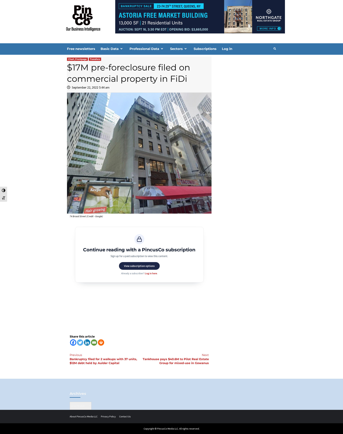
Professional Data (144, 49)
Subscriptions (205, 49)
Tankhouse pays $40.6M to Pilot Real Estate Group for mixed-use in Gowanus (176, 359)
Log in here (151, 273)
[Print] (101, 342)
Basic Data (110, 49)
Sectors (176, 49)
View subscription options (139, 266)
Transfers (95, 59)
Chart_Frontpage (77, 59)
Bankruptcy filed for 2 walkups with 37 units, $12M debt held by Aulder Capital (103, 359)
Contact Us (125, 416)
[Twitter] (80, 342)
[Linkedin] (87, 342)
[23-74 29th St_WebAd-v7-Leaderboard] (171, 16)
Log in (227, 49)
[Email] (94, 342)
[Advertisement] (245, 87)
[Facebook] (73, 342)
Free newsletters (81, 49)
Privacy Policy (108, 416)
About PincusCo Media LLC (84, 416)
